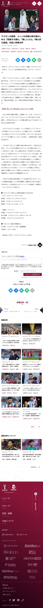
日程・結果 (7, 514)
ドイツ (34, 459)
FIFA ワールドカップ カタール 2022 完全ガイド (19, 3)
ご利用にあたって (8, 588)
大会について (8, 522)
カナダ (4, 393)
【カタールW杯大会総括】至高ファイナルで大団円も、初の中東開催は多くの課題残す (11, 342)
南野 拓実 (14, 459)
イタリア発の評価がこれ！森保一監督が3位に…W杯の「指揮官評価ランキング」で (11, 366)
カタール (28, 48)
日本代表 (8, 459)
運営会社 (5, 585)
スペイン (15, 393)
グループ (6, 506)
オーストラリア (37, 51)
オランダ (20, 51)
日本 (31, 51)
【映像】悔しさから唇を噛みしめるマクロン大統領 (17, 109)
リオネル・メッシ (6, 48)
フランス (22, 48)
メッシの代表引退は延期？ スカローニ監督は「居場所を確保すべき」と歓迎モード (32, 415)
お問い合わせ (6, 595)
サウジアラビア (5, 51)
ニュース (6, 499)
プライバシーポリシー (9, 591)
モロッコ (12, 345)
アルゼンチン (15, 48)
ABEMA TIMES (13, 45)
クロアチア (13, 51)
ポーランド (26, 51)
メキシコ (33, 48)
